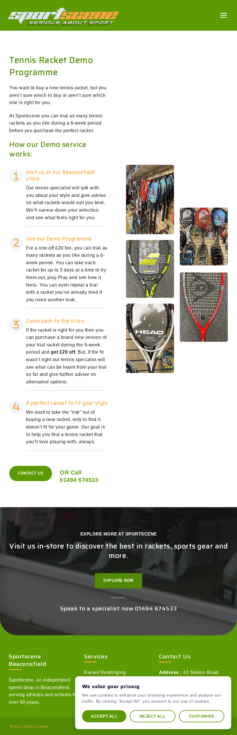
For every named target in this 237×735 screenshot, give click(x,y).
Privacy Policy (22, 727)
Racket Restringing (105, 672)
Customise (201, 716)
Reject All (153, 716)
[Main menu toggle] (223, 15)
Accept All (104, 716)
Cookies (42, 727)
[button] (30, 473)
